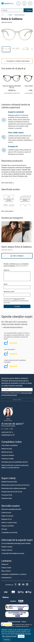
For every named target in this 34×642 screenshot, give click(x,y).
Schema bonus (6, 512)
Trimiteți (17, 306)
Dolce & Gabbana (19, 15)
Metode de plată (6, 449)
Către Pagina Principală (14, 621)
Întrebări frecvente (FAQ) (9, 482)
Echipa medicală (6, 550)
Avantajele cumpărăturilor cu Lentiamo (13, 574)
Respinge (6, 639)
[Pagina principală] (2, 14)
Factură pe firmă (6, 495)
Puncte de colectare (7, 455)
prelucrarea (17, 299)
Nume (6, 284)
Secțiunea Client (6, 498)
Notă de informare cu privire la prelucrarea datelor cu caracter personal (14, 466)
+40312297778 (6, 432)
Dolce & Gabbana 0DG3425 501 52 (12, 86)
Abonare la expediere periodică (11, 509)
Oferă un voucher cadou (9, 522)
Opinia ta (7, 270)
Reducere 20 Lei (6, 519)
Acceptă (21, 636)
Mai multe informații (9, 636)
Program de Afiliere (7, 526)
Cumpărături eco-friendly (9, 532)
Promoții (4, 529)
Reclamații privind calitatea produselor (13, 488)
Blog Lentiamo (6, 571)
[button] (6, 49)
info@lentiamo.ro (6, 435)
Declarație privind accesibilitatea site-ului (14, 462)
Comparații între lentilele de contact (12, 553)
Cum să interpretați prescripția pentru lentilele (15, 543)
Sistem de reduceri (7, 516)
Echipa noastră (6, 568)
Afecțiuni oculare (6, 547)
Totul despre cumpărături (9, 445)
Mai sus (24, 621)
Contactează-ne (6, 578)
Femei (10, 15)
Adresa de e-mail (9, 291)
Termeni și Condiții (7, 459)
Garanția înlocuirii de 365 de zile (11, 492)
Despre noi (4, 564)
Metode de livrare (6, 452)
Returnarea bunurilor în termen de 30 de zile (15, 485)
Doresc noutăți (17, 400)
